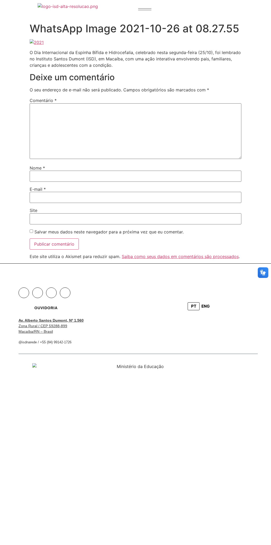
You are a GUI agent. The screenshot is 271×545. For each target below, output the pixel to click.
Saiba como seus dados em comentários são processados (180, 256)
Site (33, 210)
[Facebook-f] (24, 292)
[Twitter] (51, 292)
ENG (205, 306)
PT (193, 306)
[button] (144, 9)
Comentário (43, 100)
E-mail (38, 189)
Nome (37, 168)
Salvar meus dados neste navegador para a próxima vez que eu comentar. (109, 232)
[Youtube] (65, 292)
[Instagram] (37, 292)
